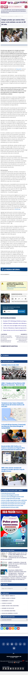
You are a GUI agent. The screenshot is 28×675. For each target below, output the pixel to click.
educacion (20, 16)
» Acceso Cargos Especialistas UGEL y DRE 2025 (14, 500)
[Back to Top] (13, 653)
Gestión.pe (17, 209)
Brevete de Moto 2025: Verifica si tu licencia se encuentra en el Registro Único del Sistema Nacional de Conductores (13, 447)
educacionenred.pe (15, 7)
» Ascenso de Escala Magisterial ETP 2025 (12, 496)
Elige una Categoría (7, 588)
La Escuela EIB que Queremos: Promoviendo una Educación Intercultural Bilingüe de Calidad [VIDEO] (13, 426)
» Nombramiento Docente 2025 (9, 507)
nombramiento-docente (8, 600)
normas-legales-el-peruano (8, 598)
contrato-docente (7, 603)
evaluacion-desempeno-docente (10, 613)
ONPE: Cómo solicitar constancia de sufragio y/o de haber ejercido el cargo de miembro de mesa (12, 469)
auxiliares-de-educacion (8, 608)
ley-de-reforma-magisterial (8, 610)
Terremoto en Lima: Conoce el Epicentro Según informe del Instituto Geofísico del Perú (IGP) (12, 404)
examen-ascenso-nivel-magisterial (10, 605)
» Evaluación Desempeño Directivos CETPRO (13, 502)
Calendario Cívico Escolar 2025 (10, 365)
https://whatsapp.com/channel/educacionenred (16, 288)
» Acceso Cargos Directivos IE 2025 (10, 498)
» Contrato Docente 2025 (8, 493)
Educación (19, 69)
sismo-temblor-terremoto (8, 595)
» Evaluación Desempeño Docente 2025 (12, 505)
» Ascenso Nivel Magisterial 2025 (10, 495)
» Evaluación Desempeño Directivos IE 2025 (13, 504)
